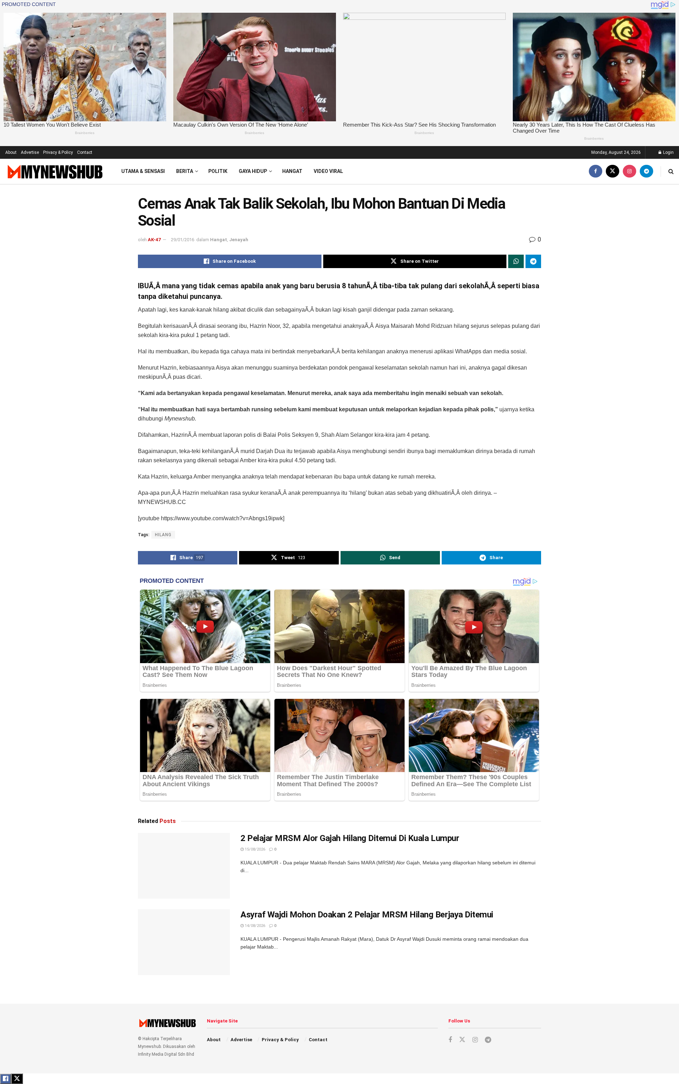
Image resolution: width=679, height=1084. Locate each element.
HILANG (163, 534)
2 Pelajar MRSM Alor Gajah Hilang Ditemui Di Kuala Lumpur (349, 838)
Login (668, 152)
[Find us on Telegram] (646, 171)
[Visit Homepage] (54, 171)
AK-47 (154, 239)
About (11, 152)
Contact (84, 152)
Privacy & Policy (58, 152)
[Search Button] (671, 171)
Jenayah (238, 239)
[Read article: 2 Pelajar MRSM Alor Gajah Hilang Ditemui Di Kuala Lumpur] (184, 866)
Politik (217, 171)
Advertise (30, 152)
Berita (184, 171)
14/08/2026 (254, 925)
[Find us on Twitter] (612, 171)
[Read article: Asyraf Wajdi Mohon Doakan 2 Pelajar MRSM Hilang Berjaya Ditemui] (184, 942)
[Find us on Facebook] (595, 171)
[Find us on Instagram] (629, 171)
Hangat (292, 171)
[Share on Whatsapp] (516, 261)
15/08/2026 (254, 849)
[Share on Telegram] (533, 261)
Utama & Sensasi (143, 171)
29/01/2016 (182, 239)
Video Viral (328, 171)
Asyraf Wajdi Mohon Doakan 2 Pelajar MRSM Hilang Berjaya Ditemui (366, 915)
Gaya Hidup (253, 171)
